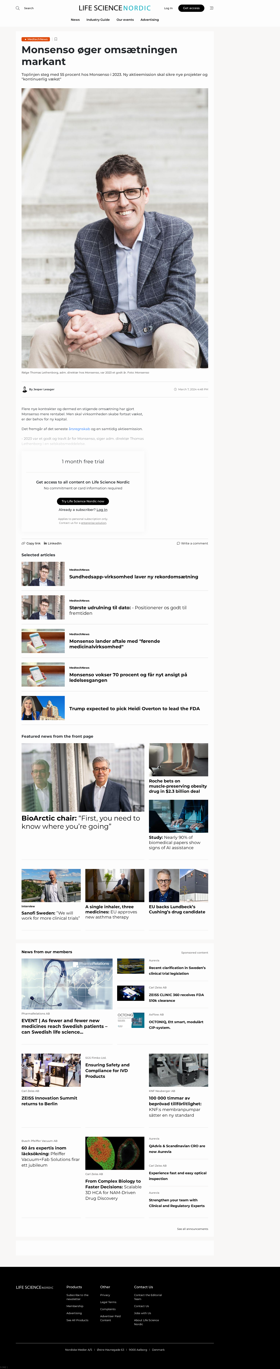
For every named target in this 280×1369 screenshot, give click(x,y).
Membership (74, 1306)
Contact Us (141, 1306)
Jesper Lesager (44, 389)
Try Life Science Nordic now (83, 501)
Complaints (108, 1309)
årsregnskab (79, 429)
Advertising (150, 20)
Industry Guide (98, 20)
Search (29, 8)
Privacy (105, 1295)
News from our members (47, 952)
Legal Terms (108, 1302)
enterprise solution (93, 523)
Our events (125, 20)
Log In (102, 510)
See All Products (77, 1320)
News (75, 20)
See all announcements (192, 1229)
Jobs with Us (142, 1313)
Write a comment (194, 543)
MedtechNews (38, 39)
